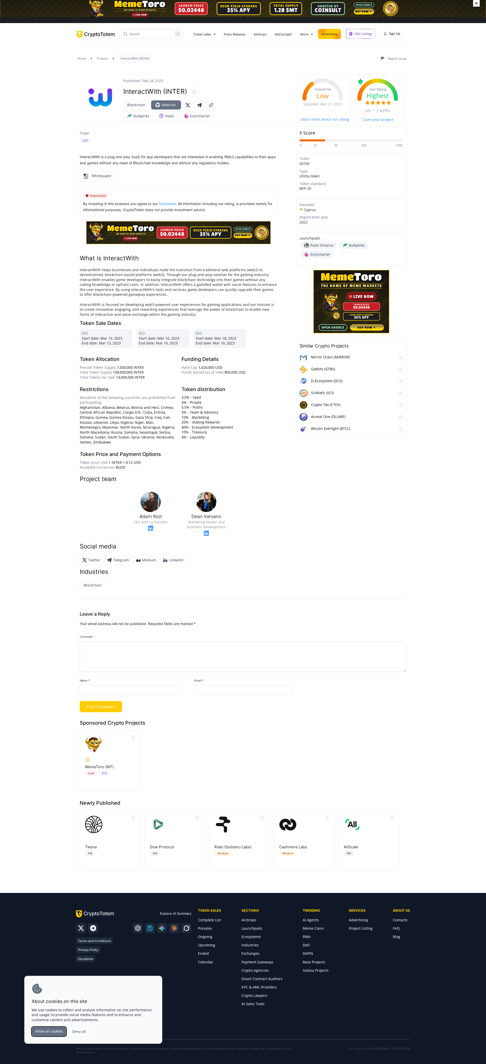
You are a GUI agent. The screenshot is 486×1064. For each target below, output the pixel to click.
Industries (250, 945)
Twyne (91, 847)
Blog (396, 936)
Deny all (79, 1031)
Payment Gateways (257, 962)
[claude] (174, 928)
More (304, 34)
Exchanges (250, 953)
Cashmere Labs (293, 847)
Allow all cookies (49, 1031)
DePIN (308, 953)
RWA (307, 936)
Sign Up (394, 33)
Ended (203, 953)
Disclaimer (85, 959)
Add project (283, 34)
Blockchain (136, 104)
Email (199, 680)
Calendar (205, 962)
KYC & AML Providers (259, 987)
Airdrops (260, 34)
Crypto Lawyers (254, 995)
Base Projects (314, 962)
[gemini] (162, 928)
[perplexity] (150, 928)
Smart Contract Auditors (261, 978)
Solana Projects (316, 970)
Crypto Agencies (255, 970)
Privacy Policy (88, 949)
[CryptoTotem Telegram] (93, 928)
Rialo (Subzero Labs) (232, 847)
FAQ (396, 928)
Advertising (329, 34)
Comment (86, 636)
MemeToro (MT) (99, 766)
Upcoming (206, 945)
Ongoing (205, 936)
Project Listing (361, 928)
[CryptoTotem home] (96, 38)
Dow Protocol (162, 847)
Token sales (202, 34)
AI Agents (311, 920)
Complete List (209, 920)
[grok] (186, 928)
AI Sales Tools (253, 1003)
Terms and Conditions (94, 941)
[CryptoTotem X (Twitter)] (81, 928)
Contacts (400, 920)
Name (85, 680)
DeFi (306, 945)
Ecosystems (251, 936)
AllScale (351, 847)
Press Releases (235, 34)
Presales (205, 928)
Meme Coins (313, 928)
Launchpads (251, 928)
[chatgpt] (138, 928)
